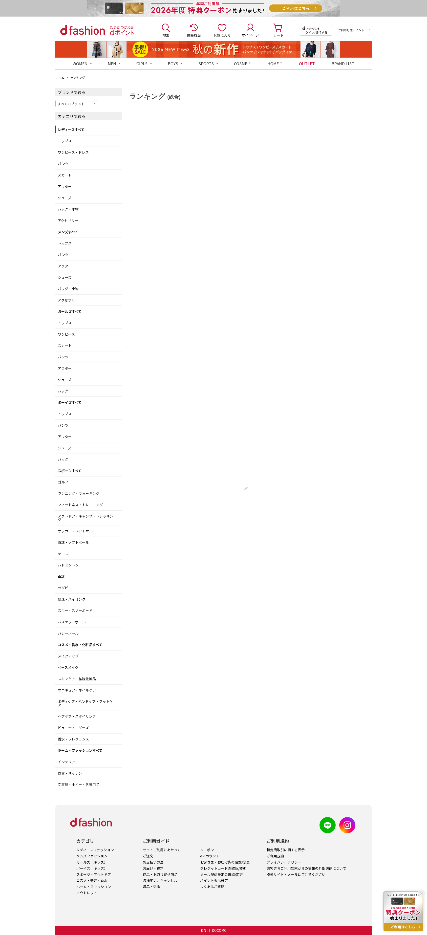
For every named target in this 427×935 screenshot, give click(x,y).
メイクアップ (68, 655)
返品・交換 (151, 886)
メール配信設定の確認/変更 (221, 874)
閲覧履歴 (194, 35)
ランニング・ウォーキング (78, 493)
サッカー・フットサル (75, 530)
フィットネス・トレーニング (80, 504)
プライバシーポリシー (284, 862)
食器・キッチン (70, 773)
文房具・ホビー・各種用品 (78, 784)
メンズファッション (91, 855)
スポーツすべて (70, 470)
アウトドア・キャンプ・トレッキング (85, 518)
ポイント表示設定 (214, 880)
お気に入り (222, 35)
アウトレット (86, 892)
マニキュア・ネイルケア (77, 690)
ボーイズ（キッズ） (91, 868)
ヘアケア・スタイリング (77, 716)
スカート (65, 175)
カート (278, 35)
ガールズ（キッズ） (91, 862)
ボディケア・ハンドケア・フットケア (85, 703)
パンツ (63, 163)
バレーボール (68, 633)
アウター (65, 186)
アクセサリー (68, 220)
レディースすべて (71, 129)
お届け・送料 (153, 868)
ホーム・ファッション (93, 886)
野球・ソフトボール (73, 542)
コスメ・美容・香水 (91, 880)
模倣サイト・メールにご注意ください (296, 874)
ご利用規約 (275, 855)
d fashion (82, 30)
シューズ (64, 197)
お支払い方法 (153, 862)
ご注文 (148, 855)
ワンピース (66, 334)
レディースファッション (95, 849)
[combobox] (76, 103)
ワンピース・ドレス (73, 152)
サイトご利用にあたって (162, 849)
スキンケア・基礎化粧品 (77, 678)
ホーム (59, 77)
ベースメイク (68, 667)
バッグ (63, 391)
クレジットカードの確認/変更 (223, 868)
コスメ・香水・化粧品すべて (80, 644)
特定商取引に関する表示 (286, 849)
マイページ (250, 35)
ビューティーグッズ (73, 727)
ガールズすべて (70, 311)
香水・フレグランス (73, 739)
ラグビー (65, 587)
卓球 (61, 576)
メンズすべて (68, 231)
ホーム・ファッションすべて (80, 750)
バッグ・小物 (68, 209)
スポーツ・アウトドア (93, 874)
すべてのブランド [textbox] (71, 103)
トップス (65, 140)
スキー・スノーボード (75, 610)
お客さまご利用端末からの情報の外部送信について (306, 868)
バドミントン (68, 565)
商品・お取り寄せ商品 (160, 874)
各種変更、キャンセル (160, 880)
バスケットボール (71, 621)
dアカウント (209, 855)
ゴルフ (63, 481)
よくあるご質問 (212, 886)
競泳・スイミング (71, 599)
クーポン (207, 849)
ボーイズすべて (70, 402)
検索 (165, 35)
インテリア (66, 761)
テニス (63, 553)
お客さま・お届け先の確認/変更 (225, 862)
